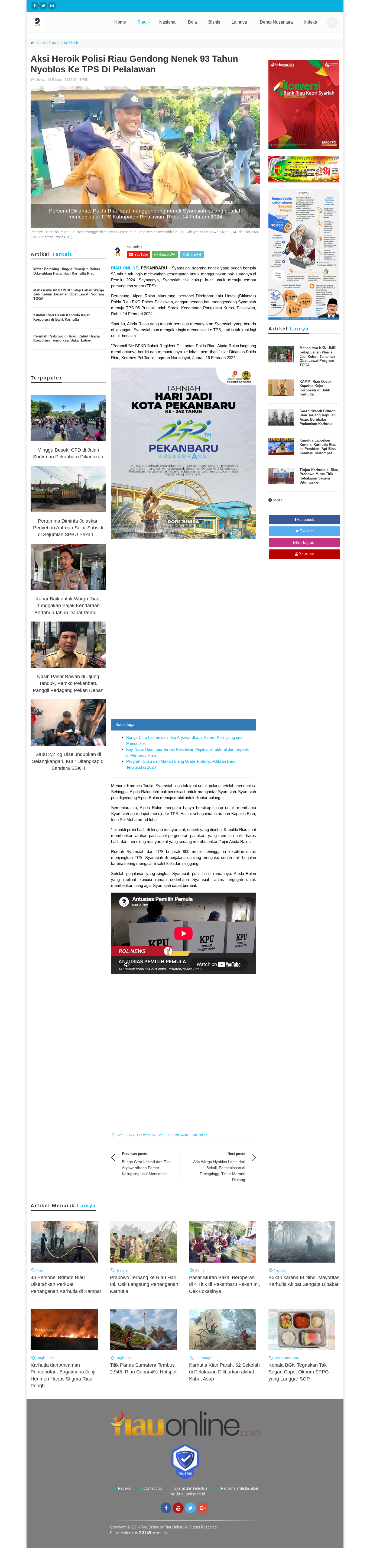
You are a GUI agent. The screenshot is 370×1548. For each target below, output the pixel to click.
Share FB (193, 254)
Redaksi (125, 1488)
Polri (160, 1135)
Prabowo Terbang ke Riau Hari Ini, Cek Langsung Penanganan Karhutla (144, 1284)
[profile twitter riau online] (43, 6)
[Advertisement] (183, 681)
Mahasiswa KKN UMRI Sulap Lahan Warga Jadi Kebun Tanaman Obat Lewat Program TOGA (68, 294)
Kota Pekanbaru (71, 43)
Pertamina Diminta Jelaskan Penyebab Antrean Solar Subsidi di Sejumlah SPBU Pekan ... (68, 527)
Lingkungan (44, 1358)
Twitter (306, 531)
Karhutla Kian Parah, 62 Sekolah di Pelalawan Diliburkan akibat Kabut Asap (224, 1371)
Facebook (305, 519)
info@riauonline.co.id (187, 1494)
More (278, 500)
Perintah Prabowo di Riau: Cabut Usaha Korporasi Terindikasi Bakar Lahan (66, 338)
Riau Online (198, 1135)
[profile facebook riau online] (35, 6)
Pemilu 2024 (125, 1135)
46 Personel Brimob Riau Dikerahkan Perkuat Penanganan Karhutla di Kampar (66, 1284)
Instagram (306, 542)
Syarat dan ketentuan (192, 1488)
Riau (142, 22)
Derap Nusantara (276, 22)
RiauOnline (174, 1527)
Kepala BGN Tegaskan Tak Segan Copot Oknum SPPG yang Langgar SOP (298, 1371)
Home (120, 22)
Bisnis (214, 22)
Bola (192, 22)
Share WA (166, 254)
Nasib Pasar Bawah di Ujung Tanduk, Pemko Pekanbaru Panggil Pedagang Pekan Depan (68, 683)
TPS (168, 1135)
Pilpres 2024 (146, 1135)
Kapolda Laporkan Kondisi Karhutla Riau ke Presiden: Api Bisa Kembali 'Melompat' (318, 446)
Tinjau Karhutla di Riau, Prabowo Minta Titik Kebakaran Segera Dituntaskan (319, 476)
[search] (332, 22)
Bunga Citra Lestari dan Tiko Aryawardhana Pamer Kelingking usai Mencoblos (146, 1168)
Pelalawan (181, 1135)
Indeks (310, 22)
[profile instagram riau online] (52, 6)
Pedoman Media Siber (239, 1488)
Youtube (306, 554)
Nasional (168, 22)
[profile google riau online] (202, 1507)
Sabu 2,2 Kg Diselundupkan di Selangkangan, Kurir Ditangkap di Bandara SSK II (68, 761)
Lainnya (239, 22)
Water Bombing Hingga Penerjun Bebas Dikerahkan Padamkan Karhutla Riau (66, 271)
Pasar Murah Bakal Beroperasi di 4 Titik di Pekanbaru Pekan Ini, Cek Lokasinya (224, 1284)
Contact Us (152, 1488)
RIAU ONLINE (124, 268)
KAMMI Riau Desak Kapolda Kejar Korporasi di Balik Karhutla (61, 317)
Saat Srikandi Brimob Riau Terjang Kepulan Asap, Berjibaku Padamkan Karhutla (318, 417)
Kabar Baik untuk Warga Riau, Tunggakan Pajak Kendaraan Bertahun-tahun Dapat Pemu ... (68, 605)
